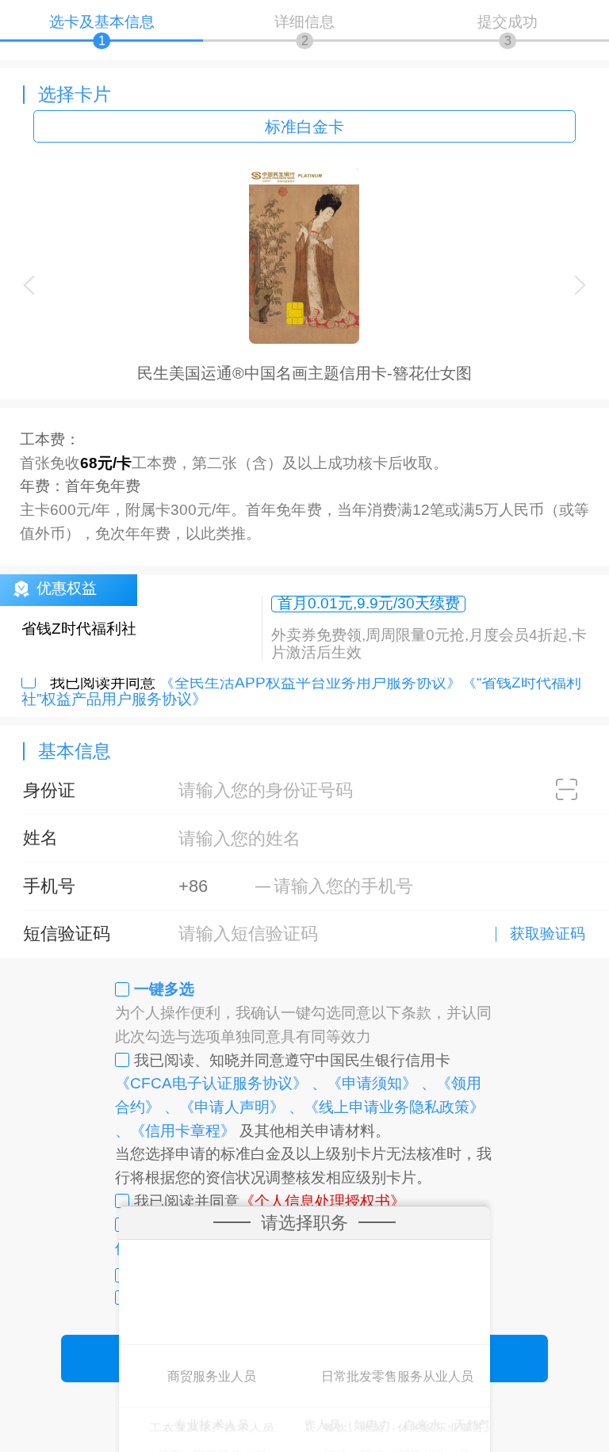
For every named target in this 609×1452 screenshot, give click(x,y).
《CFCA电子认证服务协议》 (211, 1083)
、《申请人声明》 (224, 1107)
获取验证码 (547, 934)
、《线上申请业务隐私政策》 (387, 1107)
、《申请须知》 (364, 1083)
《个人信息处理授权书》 (322, 1201)
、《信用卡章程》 (175, 1130)
